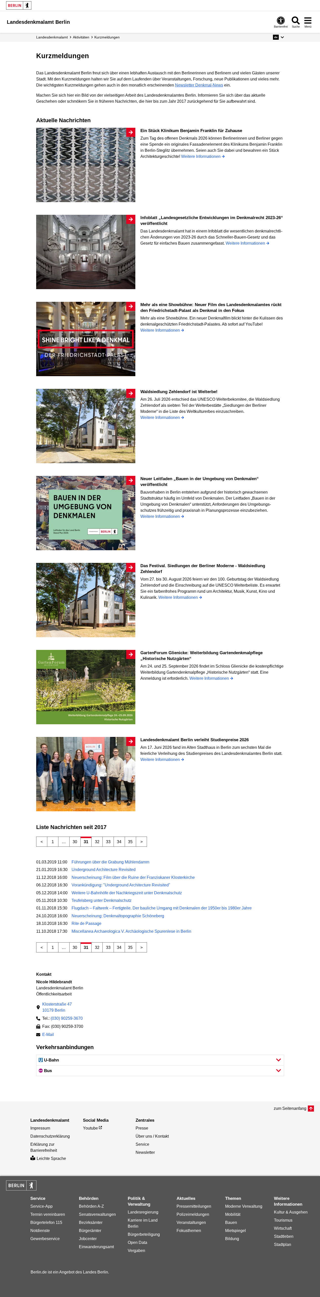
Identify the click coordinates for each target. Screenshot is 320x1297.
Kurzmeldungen (107, 37)
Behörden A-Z (91, 1206)
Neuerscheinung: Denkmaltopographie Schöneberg (118, 916)
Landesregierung (143, 1212)
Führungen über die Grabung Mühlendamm (110, 862)
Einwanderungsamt (96, 1247)
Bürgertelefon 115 (46, 1222)
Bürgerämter (90, 1230)
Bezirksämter (90, 1222)
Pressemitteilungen (194, 1206)
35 (130, 842)
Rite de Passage (86, 923)
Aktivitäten (81, 37)
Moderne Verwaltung (243, 1206)
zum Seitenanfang (290, 1108)
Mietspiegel (235, 1230)
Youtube (90, 1128)
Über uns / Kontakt (152, 1136)
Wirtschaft (283, 1228)
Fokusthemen (189, 1230)
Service (142, 1144)
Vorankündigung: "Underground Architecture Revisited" (121, 885)
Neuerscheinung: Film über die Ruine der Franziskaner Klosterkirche (133, 877)
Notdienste (40, 1230)
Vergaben (136, 1250)
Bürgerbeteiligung (144, 1234)
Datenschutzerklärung (50, 1136)
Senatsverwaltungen (97, 1214)
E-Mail (48, 1035)
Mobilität (232, 1214)
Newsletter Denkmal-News (199, 85)
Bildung (232, 1239)
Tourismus (283, 1220)
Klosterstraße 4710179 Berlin (57, 1007)
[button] (278, 37)
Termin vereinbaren (47, 1214)
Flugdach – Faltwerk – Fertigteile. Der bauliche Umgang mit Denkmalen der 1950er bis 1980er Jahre (162, 908)
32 (97, 842)
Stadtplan (282, 1244)
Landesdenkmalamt (52, 37)
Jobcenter (88, 1239)
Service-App (41, 1206)
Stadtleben (283, 1236)
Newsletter (145, 1152)
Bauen (231, 1222)
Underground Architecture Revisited (104, 869)
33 (108, 842)
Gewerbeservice (45, 1239)
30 (75, 842)
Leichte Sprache (51, 1158)
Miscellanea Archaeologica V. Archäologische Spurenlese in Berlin (131, 931)
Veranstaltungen (191, 1222)
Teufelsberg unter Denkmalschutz (102, 900)
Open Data (137, 1242)
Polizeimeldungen (193, 1214)
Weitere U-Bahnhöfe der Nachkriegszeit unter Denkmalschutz (127, 893)
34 (119, 842)
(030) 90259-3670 (67, 1018)
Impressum (40, 1128)
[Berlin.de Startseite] (18, 5)
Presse (142, 1128)
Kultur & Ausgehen (291, 1212)
